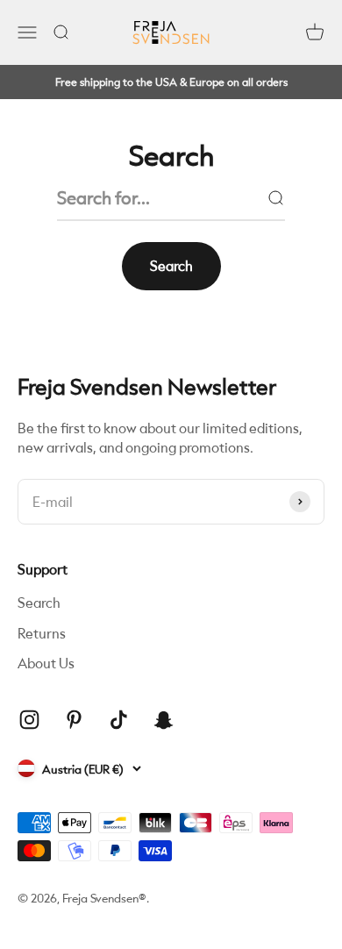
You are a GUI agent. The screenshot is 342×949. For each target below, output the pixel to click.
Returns (42, 633)
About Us (46, 662)
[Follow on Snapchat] (163, 719)
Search (39, 602)
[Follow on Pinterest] (74, 719)
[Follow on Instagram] (29, 719)
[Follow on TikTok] (119, 719)
